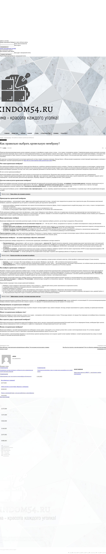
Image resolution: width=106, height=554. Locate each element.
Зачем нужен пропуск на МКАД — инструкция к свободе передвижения (18, 426)
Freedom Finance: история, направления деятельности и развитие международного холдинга (22, 406)
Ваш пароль (17, 45)
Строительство (7, 137)
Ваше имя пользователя (20, 43)
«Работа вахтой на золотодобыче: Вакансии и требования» (14, 386)
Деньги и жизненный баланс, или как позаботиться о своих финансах (17, 393)
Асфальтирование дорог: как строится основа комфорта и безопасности (15, 376)
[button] (104, 133)
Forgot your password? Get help (8, 48)
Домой (1, 137)
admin (4, 147)
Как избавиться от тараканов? (8, 380)
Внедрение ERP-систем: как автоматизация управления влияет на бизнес (18, 418)
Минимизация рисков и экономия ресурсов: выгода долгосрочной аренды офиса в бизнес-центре (24, 412)
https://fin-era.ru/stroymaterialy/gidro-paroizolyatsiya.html (38, 160)
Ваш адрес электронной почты (22, 52)
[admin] (1, 148)
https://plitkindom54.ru (16, 358)
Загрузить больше (4, 397)
